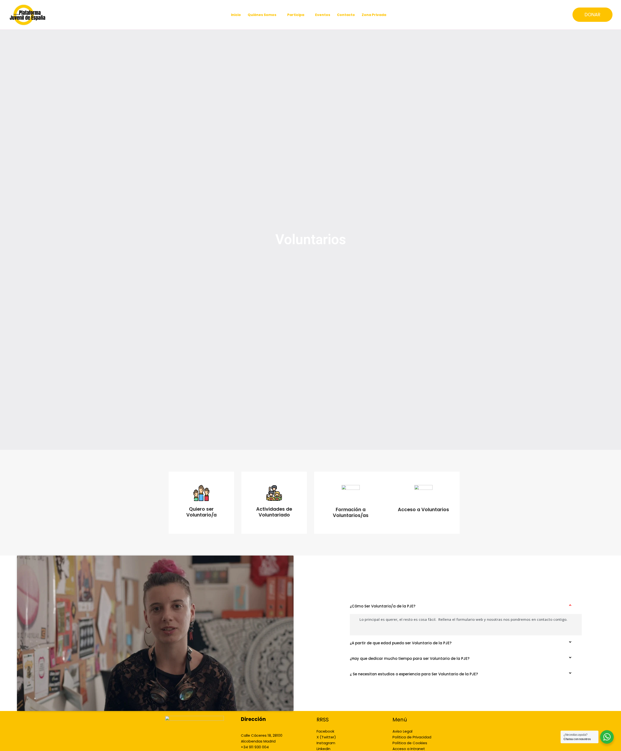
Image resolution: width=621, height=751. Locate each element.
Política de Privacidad (411, 737)
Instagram (326, 742)
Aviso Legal (402, 731)
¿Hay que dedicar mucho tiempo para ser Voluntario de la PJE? (409, 658)
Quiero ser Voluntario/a (201, 512)
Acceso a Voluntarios (423, 509)
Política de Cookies (409, 742)
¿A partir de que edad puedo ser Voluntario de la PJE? (400, 643)
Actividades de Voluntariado (274, 512)
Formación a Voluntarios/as (350, 512)
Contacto (346, 14)
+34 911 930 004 (255, 747)
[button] (592, 15)
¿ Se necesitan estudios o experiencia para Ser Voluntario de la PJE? (414, 674)
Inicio (236, 14)
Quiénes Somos (262, 14)
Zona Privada (374, 14)
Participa (295, 14)
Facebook (325, 731)
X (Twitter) (326, 737)
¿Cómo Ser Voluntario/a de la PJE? (382, 606)
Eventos (322, 14)
